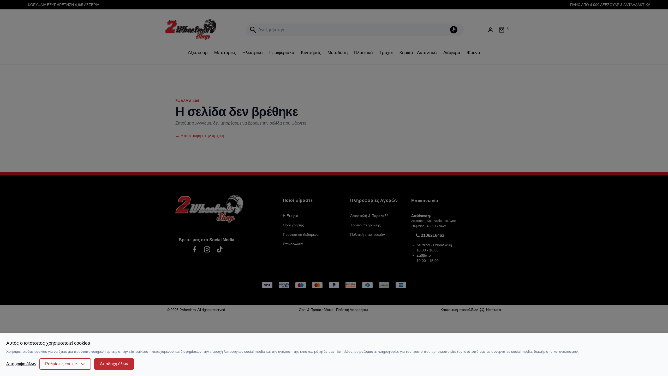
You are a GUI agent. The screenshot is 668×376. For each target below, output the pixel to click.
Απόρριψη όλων (21, 364)
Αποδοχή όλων (114, 364)
